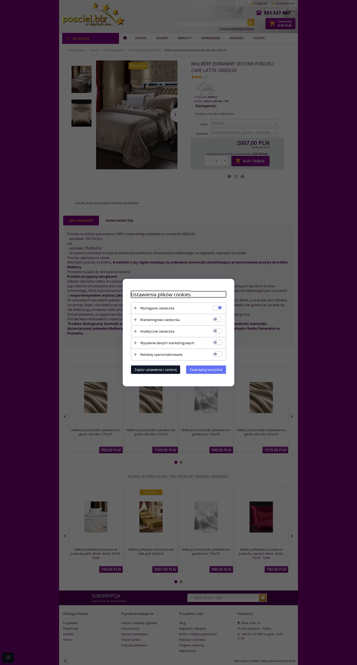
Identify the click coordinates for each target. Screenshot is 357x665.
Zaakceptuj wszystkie (206, 369)
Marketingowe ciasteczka (160, 319)
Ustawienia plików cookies (161, 294)
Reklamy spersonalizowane (161, 354)
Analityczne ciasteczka (157, 331)
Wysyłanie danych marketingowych (167, 342)
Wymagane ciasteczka (157, 308)
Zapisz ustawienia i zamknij (155, 369)
